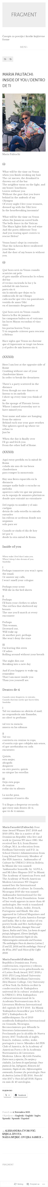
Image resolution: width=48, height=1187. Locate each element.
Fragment (24, 14)
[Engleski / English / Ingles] (5, 59)
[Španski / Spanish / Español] (10, 59)
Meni (23, 47)
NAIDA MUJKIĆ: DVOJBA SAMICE (21, 1137)
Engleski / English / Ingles (28, 1116)
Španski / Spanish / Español (15, 1118)
